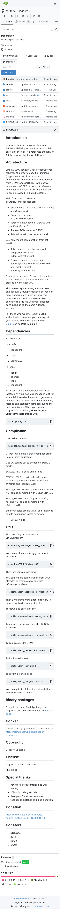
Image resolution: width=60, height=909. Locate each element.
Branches (31, 56)
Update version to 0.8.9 (32, 84)
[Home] (5, 3)
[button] (12, 16)
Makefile (10, 116)
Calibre (10, 323)
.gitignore (10, 106)
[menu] (14, 906)
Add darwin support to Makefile (36, 116)
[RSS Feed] (4, 16)
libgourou (24, 11)
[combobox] (18, 67)
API (48, 906)
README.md (12, 122)
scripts (9, 89)
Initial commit (27, 111)
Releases (6, 857)
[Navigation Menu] (56, 3)
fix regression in (28, 95)
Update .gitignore (29, 106)
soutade (11, 11)
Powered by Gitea (22, 898)
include (9, 84)
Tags (50, 56)
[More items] (56, 22)
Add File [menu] (42, 67)
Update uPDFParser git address (36, 89)
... (40, 79)
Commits (12, 56)
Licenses (38, 906)
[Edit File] (54, 129)
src (7, 95)
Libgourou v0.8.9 (13, 862)
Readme (8, 45)
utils (8, 100)
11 (39, 16)
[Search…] (56, 29)
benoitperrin (10, 79)
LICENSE (10, 111)
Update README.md (30, 122)
